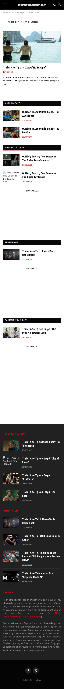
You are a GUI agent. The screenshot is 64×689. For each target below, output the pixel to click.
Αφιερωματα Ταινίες (14, 147)
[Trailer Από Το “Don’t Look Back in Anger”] (11, 539)
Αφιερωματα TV (12, 103)
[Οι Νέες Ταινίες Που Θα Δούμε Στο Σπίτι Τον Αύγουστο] (11, 160)
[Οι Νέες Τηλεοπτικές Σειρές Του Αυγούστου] (11, 115)
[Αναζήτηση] (54, 4)
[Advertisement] (32, 214)
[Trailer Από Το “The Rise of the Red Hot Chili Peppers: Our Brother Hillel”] (11, 556)
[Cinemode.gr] (32, 5)
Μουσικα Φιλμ (11, 242)
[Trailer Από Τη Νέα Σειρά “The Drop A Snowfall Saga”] (11, 332)
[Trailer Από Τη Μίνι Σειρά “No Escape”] (32, 47)
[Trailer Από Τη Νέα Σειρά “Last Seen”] (11, 495)
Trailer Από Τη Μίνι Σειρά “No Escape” (24, 67)
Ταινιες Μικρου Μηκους (16, 320)
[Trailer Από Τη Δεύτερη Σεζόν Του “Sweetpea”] (11, 445)
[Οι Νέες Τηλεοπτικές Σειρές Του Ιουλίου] (11, 132)
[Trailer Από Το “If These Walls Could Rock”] (11, 254)
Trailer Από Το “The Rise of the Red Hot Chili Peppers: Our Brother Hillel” (41, 556)
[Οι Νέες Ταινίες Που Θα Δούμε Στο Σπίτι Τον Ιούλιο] (11, 176)
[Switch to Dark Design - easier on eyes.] (59, 4)
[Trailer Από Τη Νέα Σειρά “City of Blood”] (11, 462)
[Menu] (5, 4)
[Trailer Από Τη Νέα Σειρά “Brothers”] (11, 478)
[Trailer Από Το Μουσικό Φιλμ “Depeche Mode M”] (11, 576)
